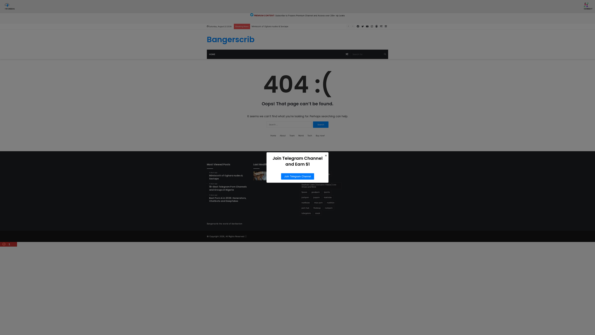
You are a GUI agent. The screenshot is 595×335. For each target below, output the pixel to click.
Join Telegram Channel (297, 176)
